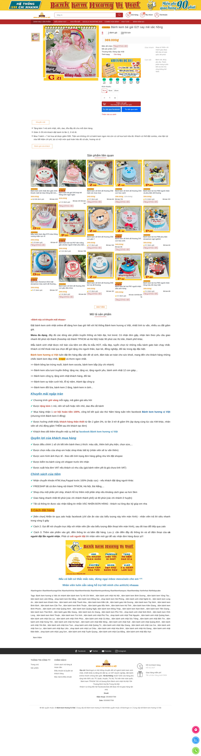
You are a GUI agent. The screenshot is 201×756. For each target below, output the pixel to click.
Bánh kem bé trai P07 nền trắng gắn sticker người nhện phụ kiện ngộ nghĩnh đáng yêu (43, 244)
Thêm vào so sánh (109, 114)
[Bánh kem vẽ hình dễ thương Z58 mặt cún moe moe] (72, 173)
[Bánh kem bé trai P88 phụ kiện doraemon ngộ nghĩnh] (128, 219)
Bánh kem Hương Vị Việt (96, 708)
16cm (104, 91)
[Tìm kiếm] (119, 15)
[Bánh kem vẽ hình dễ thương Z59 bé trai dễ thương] (72, 265)
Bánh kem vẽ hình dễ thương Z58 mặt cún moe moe (72, 192)
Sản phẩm (35, 668)
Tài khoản (163, 15)
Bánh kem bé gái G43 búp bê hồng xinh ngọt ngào (42, 194)
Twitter (95, 651)
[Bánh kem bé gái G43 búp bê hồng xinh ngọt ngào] (44, 173)
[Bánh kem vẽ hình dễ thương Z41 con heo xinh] (100, 219)
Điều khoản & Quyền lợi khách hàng (63, 672)
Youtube (107, 651)
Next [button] (176, 233)
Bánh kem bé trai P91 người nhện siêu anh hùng (100, 287)
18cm (110, 91)
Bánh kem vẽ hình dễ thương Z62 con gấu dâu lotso (44, 287)
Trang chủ (35, 665)
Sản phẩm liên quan (100, 155)
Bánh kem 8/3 (138, 22)
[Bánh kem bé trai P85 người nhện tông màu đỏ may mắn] (128, 265)
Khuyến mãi (75, 22)
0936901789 (111, 697)
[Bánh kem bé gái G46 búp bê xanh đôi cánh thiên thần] (156, 265)
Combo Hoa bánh (112, 22)
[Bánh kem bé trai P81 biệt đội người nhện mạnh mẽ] (156, 219)
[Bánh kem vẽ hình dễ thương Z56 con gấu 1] (72, 219)
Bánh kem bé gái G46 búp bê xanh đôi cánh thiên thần (154, 284)
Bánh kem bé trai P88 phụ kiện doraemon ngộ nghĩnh (127, 238)
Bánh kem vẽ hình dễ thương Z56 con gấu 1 (72, 238)
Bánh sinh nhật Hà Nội (120, 681)
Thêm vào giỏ (121, 104)
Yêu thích (148, 15)
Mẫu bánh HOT (60, 22)
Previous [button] (24, 233)
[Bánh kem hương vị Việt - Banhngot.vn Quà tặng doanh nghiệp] (42, 15)
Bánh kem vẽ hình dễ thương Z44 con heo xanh (100, 192)
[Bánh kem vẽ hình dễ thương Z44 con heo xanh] (100, 173)
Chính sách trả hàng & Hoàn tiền (63, 666)
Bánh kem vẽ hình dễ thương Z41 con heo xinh (100, 240)
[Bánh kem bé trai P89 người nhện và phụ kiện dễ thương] (128, 173)
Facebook (81, 651)
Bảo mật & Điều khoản (63, 677)
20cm (116, 91)
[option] (71, 53)
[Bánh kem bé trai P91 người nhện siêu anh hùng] (100, 267)
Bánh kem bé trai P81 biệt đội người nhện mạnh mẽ (154, 238)
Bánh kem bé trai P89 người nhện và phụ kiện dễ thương (128, 192)
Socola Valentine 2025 (92, 22)
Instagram (122, 651)
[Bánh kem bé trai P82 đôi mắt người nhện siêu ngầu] (156, 173)
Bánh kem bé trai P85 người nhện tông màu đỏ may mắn (128, 284)
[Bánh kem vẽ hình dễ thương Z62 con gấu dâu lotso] (44, 268)
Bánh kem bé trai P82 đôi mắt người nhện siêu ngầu (155, 192)
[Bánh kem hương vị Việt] (100, 5)
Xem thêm (100, 307)
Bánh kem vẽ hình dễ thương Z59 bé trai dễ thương (72, 284)
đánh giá (112, 32)
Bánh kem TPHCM (88, 681)
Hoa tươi (125, 22)
